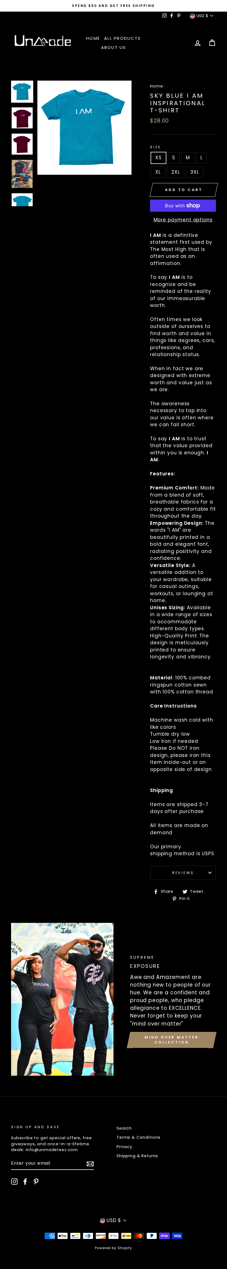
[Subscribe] (90, 1163)
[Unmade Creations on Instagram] (14, 1181)
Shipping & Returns (137, 1156)
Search (124, 1128)
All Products (122, 38)
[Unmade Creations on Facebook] (25, 1181)
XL (158, 172)
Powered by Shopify (113, 1248)
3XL (194, 172)
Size (155, 147)
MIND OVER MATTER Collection (171, 1040)
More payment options (183, 219)
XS (158, 157)
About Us (113, 47)
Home (93, 38)
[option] (113, 6)
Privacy (124, 1146)
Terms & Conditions (139, 1137)
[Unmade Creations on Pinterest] (36, 1181)
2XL (175, 172)
